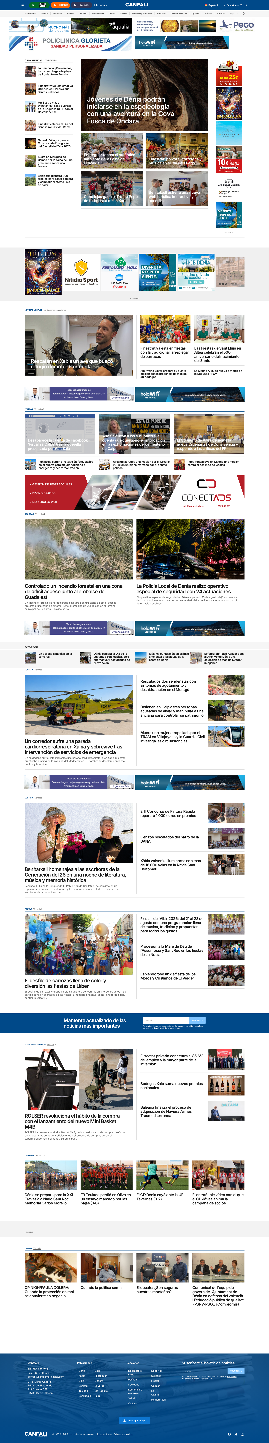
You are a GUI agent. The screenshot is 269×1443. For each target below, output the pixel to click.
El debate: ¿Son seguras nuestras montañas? (157, 1290)
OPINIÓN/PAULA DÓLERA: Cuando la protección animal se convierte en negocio (49, 1292)
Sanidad (83, 13)
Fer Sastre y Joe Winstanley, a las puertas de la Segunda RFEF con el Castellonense (55, 107)
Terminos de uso (104, 1434)
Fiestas (123, 13)
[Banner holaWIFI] (182, 42)
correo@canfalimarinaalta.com (46, 1376)
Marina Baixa (30, 13)
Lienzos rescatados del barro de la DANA (169, 839)
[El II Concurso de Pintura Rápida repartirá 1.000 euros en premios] (226, 813)
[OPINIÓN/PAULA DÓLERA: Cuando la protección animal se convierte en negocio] (51, 1267)
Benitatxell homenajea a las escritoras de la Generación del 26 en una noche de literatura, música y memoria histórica (75, 874)
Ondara (99, 1380)
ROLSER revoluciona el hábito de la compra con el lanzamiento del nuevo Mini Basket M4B (72, 1121)
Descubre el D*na (179, 13)
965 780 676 (41, 1373)
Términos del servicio (202, 1378)
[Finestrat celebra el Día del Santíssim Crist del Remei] (30, 125)
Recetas (221, 13)
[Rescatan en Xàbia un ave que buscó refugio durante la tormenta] (79, 345)
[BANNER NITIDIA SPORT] (81, 272)
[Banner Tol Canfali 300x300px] (229, 159)
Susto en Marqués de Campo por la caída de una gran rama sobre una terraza (55, 161)
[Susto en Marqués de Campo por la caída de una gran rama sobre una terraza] (30, 161)
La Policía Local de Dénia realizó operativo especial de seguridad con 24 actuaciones (183, 588)
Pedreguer (101, 1375)
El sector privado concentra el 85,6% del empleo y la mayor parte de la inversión (172, 1060)
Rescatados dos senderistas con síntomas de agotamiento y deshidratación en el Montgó (168, 685)
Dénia (82, 1370)
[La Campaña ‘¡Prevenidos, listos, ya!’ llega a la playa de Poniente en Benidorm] (30, 71)
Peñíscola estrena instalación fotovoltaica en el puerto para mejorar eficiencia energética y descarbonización (65, 464)
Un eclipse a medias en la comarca (55, 655)
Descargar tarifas (136, 1420)
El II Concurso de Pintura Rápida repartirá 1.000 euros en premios (168, 813)
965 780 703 (40, 1369)
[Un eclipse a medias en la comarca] (30, 658)
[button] (23, 5)
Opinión (195, 13)
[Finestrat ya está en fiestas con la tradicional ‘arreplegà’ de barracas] (165, 329)
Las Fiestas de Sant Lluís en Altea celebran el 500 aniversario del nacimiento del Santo (217, 354)
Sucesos (71, 13)
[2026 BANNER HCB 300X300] (196, 272)
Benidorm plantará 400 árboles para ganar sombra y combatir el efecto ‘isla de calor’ (55, 180)
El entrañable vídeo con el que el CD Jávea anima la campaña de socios (218, 1199)
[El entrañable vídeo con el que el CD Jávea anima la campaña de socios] (218, 1175)
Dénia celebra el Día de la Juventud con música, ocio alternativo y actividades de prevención (112, 658)
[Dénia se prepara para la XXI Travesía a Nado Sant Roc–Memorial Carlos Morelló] (51, 1175)
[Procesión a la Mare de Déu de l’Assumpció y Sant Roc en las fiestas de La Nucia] (226, 950)
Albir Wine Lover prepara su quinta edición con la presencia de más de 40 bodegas (163, 374)
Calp (81, 1380)
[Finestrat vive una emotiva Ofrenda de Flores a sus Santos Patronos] (30, 89)
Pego (98, 1395)
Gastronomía (98, 13)
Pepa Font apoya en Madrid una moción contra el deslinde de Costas (213, 463)
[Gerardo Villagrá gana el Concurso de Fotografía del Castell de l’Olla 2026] (30, 143)
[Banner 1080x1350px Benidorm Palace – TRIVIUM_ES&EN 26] (229, 103)
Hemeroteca (158, 1399)
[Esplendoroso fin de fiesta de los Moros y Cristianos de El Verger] (226, 975)
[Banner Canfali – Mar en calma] (230, 272)
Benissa (83, 1385)
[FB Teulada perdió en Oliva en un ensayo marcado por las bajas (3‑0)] (107, 1175)
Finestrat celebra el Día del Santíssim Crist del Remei (55, 126)
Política (44, 13)
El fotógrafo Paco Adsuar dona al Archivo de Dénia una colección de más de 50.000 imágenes (224, 658)
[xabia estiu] (229, 215)
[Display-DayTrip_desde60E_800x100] (79, 393)
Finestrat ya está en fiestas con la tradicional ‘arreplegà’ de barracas (164, 352)
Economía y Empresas (142, 13)
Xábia (82, 1375)
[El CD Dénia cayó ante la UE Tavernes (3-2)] (162, 1175)
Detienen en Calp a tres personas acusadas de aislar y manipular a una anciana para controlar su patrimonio (172, 711)
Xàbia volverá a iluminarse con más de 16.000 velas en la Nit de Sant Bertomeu (170, 865)
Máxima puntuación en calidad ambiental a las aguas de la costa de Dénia (169, 656)
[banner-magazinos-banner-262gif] (229, 133)
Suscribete (197, 1020)
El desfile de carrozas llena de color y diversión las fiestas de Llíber (65, 983)
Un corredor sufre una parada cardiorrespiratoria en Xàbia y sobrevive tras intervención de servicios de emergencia (73, 746)
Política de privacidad (123, 1434)
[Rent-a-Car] (229, 72)
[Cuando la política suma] (107, 1267)
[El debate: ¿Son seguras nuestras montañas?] (162, 1267)
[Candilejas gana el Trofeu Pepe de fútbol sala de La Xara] (112, 188)
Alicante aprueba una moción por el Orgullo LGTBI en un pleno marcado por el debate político (141, 464)
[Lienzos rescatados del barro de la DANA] (226, 838)
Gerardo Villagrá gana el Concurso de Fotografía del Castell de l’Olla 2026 (54, 143)
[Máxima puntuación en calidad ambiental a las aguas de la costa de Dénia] (141, 658)
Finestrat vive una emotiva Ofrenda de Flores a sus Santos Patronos (55, 89)
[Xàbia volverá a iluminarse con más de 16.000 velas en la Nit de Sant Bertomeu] (226, 864)
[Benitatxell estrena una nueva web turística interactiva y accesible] (177, 188)
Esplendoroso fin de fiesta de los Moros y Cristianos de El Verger (168, 976)
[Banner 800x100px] (70, 43)
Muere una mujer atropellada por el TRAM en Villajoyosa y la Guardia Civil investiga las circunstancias (172, 737)
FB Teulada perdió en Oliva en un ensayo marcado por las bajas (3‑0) (106, 1199)
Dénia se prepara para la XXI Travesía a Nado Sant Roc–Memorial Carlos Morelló (49, 1199)
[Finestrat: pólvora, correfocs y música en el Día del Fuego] (177, 151)
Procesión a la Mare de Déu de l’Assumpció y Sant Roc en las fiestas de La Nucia (171, 950)
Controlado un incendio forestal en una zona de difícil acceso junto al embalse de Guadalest (73, 591)
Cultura (112, 13)
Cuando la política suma (101, 1288)
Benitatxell (85, 1395)
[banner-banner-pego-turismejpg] (196, 25)
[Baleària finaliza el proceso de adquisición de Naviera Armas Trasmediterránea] (226, 1111)
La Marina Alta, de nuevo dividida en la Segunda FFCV (218, 372)
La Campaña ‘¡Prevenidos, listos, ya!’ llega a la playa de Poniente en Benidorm (55, 71)
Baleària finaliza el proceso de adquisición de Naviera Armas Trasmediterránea (166, 1111)
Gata (97, 1370)
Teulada (83, 1390)
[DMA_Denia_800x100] (70, 25)
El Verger (100, 1385)
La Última (208, 13)
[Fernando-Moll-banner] (119, 272)
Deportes (161, 13)
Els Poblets (101, 1390)
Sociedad (57, 13)
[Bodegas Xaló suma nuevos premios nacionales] (226, 1085)
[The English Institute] (229, 187)
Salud (131, 1398)
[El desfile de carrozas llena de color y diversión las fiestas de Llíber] (79, 944)
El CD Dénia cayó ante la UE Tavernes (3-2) (160, 1197)
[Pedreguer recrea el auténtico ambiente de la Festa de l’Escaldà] (112, 151)
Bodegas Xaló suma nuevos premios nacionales (171, 1086)
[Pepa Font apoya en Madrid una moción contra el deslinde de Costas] (179, 464)
